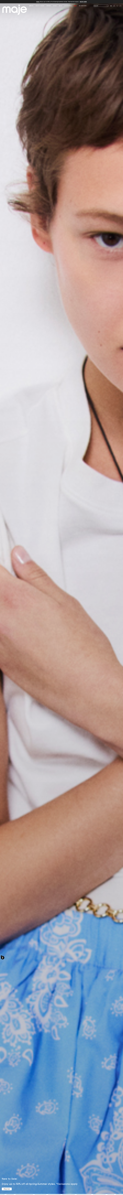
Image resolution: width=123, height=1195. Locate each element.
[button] (32, 5)
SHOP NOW (83, 1)
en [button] (111, 6)
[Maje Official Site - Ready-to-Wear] (14, 9)
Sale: (38, 1)
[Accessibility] (2, 957)
